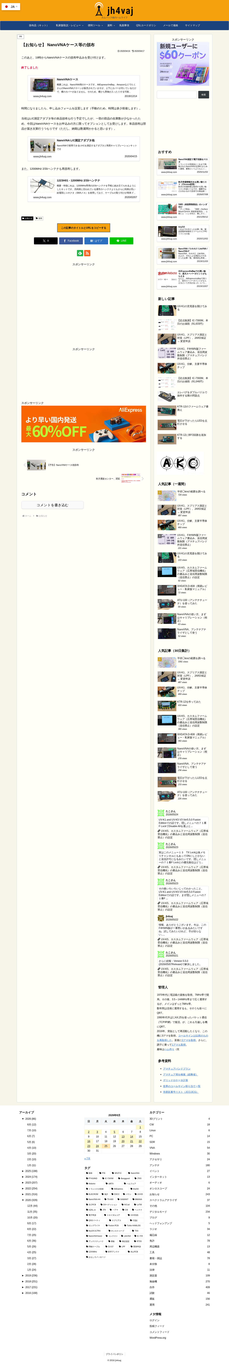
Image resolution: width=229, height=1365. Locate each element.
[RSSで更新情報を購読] (87, 253)
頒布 (40, 218)
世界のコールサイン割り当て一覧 (181, 1086)
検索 (203, 94)
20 (123, 1141)
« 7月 (87, 1158)
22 (140, 1141)
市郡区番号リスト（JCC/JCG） (181, 1092)
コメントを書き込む (53, 505)
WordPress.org (158, 1337)
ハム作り (169, 1049)
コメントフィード (159, 1332)
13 (123, 1136)
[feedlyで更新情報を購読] (80, 253)
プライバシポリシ (114, 1354)
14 (131, 1136)
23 (88, 1146)
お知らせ (28, 218)
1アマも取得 (179, 1044)
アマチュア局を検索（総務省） (180, 1074)
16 (88, 1141)
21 (131, 1141)
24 (97, 1146)
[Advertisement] (83, 304)
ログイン (155, 1320)
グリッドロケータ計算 (175, 1080)
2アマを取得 (189, 1040)
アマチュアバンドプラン (177, 1068)
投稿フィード (157, 1326)
